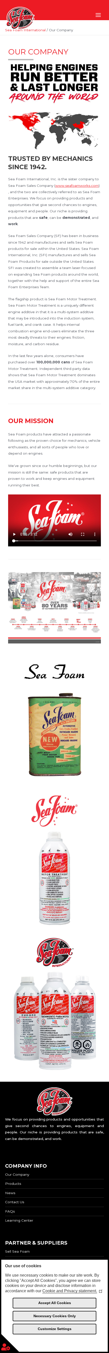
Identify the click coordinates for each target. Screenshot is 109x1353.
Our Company (17, 1174)
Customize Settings (54, 1329)
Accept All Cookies (54, 1303)
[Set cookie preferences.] (10, 1343)
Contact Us (14, 1202)
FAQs (10, 1211)
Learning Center (19, 1220)
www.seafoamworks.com (77, 186)
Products (13, 1184)
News (10, 1193)
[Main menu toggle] (98, 15)
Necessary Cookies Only (54, 1316)
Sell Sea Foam (17, 1251)
